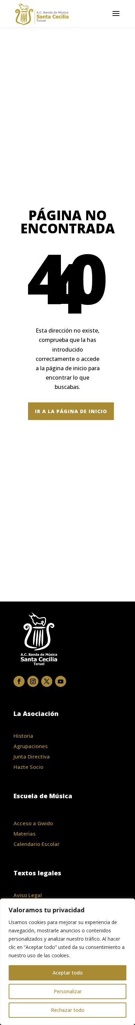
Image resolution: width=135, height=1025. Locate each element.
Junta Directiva (32, 756)
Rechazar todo (67, 1010)
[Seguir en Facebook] (19, 681)
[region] (67, 961)
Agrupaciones (31, 746)
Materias (25, 833)
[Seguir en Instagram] (32, 681)
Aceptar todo (68, 972)
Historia (23, 735)
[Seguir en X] (46, 681)
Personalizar (68, 991)
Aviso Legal (28, 895)
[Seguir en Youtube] (60, 681)
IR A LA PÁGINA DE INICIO (71, 411)
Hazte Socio (28, 766)
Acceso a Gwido (33, 823)
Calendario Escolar (37, 843)
